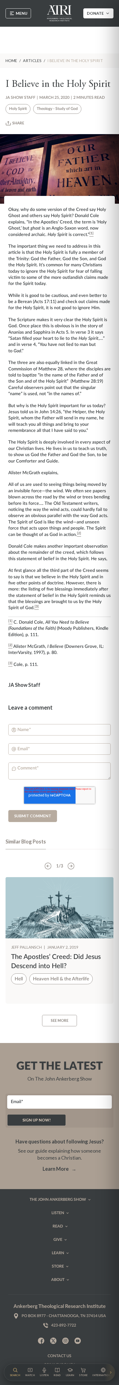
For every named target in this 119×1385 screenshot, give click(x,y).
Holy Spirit (18, 109)
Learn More (59, 1169)
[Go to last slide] (48, 866)
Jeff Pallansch (27, 947)
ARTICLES (32, 60)
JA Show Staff (20, 98)
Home (11, 60)
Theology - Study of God (57, 109)
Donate (95, 13)
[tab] (26, 844)
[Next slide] (71, 866)
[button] (15, 1372)
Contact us (59, 1356)
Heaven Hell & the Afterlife (61, 978)
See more (59, 1020)
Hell (19, 978)
